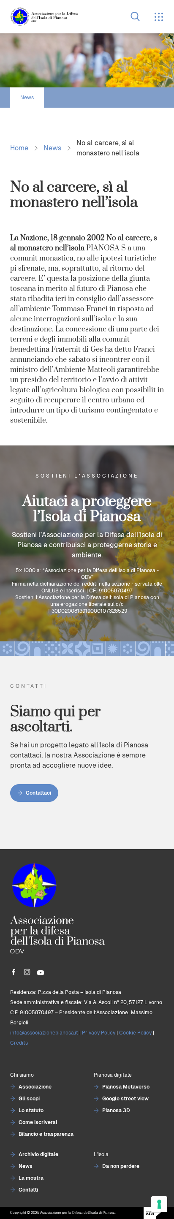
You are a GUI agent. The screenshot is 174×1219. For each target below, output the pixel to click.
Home (19, 148)
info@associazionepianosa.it (44, 1033)
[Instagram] (27, 972)
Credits (19, 1043)
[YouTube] (40, 972)
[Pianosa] (44, 17)
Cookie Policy (135, 1033)
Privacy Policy (98, 1033)
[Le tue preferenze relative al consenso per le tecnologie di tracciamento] (159, 1204)
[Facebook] (13, 972)
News (27, 97)
